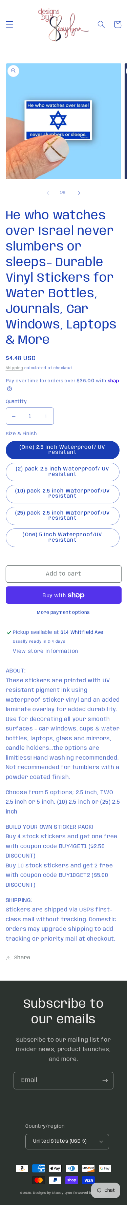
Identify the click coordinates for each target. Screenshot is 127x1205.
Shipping (14, 368)
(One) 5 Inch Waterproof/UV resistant (62, 537)
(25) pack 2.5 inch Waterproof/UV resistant (62, 515)
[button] (9, 24)
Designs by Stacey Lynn (52, 1192)
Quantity (16, 401)
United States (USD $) (59, 1141)
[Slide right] (79, 192)
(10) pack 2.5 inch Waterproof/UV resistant (62, 493)
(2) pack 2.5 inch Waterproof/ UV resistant (62, 471)
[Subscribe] (105, 1080)
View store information (45, 651)
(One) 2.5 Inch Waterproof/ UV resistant (62, 450)
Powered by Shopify (90, 1192)
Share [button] (22, 958)
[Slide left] (47, 192)
